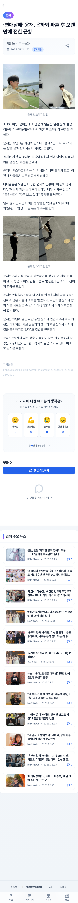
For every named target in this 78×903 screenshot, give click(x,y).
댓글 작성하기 (41, 470)
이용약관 (15, 887)
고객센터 (63, 887)
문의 (50, 887)
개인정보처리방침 (34, 887)
